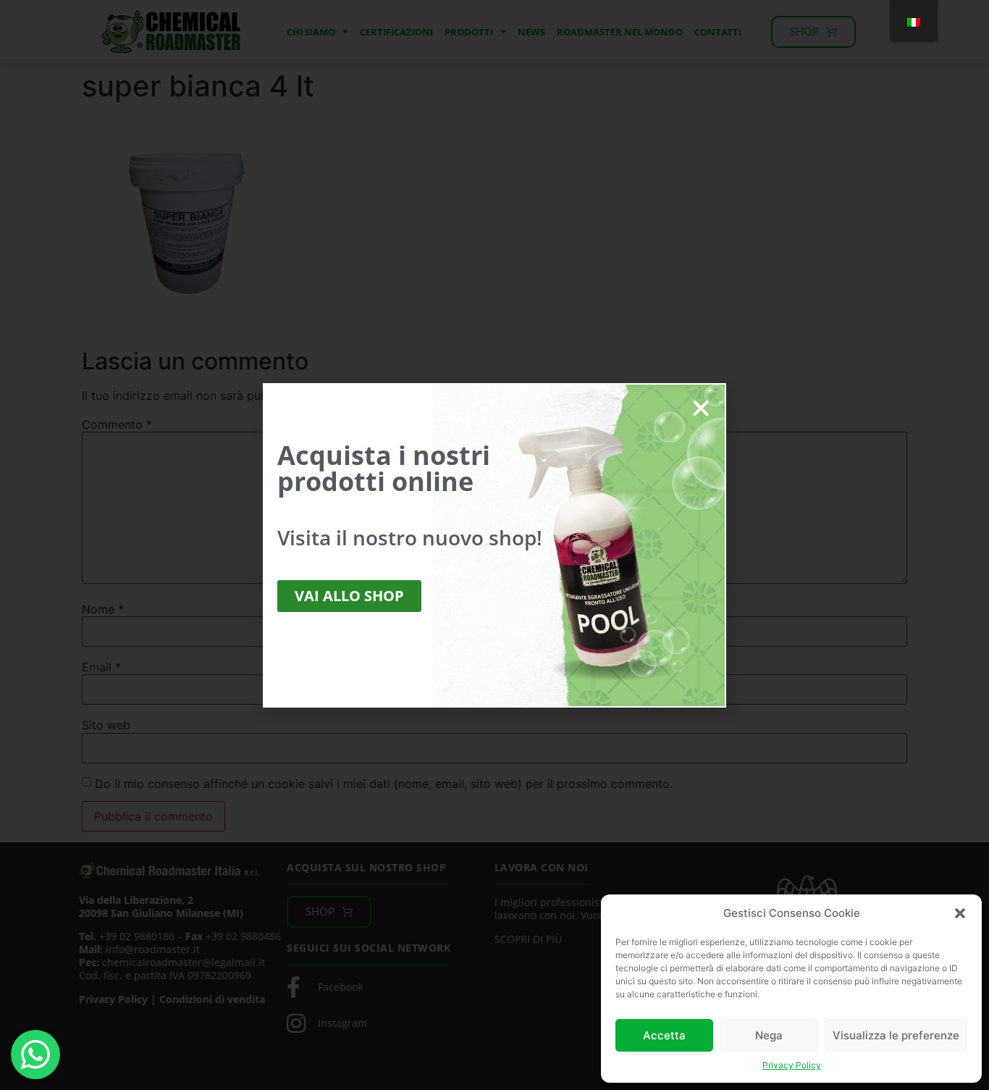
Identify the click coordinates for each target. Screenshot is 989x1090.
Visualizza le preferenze (896, 1035)
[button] (960, 913)
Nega (769, 1035)
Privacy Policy (791, 1065)
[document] (494, 545)
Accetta (664, 1035)
